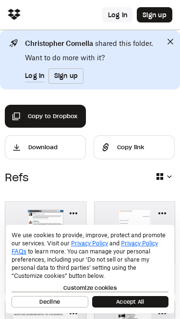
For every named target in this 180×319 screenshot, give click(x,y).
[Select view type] (163, 176)
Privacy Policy (89, 243)
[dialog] (90, 269)
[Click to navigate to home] (14, 15)
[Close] (170, 41)
